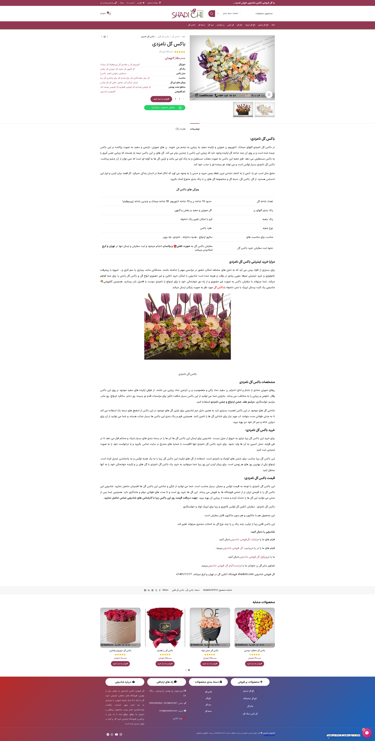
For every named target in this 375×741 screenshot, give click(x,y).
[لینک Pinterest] (152, 590)
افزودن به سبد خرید (161, 99)
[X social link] (156, 590)
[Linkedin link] (149, 590)
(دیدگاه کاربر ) (166, 51)
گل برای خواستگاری (141, 78)
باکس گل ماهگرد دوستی (254, 650)
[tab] (195, 127)
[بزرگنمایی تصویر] (269, 94)
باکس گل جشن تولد (209, 650)
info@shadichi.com (168, 710)
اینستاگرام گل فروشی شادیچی (223, 566)
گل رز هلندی (127, 64)
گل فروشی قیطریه (126, 87)
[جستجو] (211, 13)
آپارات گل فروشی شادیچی (243, 540)
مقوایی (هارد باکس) (109, 73)
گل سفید (122, 69)
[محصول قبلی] (107, 36)
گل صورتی (113, 69)
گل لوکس (104, 82)
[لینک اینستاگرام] (121, 734)
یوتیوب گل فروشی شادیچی (237, 548)
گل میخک (104, 64)
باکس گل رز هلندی (165, 650)
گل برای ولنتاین (113, 78)
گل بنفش (104, 69)
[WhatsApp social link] (112, 734)
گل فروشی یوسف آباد (109, 87)
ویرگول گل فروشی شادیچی (253, 557)
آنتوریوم (136, 64)
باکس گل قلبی (163, 36)
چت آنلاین (178, 718)
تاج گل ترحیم (248, 691)
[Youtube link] (116, 734)
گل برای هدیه (126, 78)
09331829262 (155, 703)
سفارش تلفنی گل (116, 82)
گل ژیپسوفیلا (115, 64)
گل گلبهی (131, 69)
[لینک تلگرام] (145, 590)
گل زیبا (103, 78)
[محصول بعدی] (101, 36)
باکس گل (175, 36)
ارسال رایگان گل (131, 82)
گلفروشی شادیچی (107, 91)
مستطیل (122, 73)
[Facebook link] (159, 590)
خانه (183, 36)
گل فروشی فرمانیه (143, 87)
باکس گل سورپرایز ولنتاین (120, 650)
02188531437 (170, 703)
